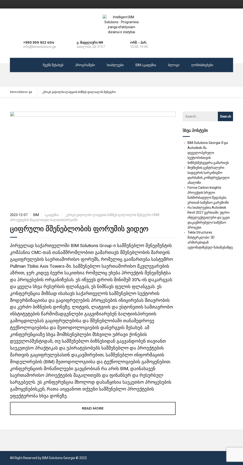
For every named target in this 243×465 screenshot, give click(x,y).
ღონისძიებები (202, 65)
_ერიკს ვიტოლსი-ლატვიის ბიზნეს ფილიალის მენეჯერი (108, 215)
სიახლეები (115, 65)
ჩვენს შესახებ (53, 65)
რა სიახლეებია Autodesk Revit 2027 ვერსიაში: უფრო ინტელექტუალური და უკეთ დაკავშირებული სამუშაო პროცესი (208, 217)
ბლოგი (173, 65)
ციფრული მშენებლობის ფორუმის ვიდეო (79, 228)
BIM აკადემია (146, 65)
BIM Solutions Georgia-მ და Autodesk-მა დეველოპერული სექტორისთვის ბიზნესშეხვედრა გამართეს (208, 153)
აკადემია (52, 215)
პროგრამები (85, 65)
